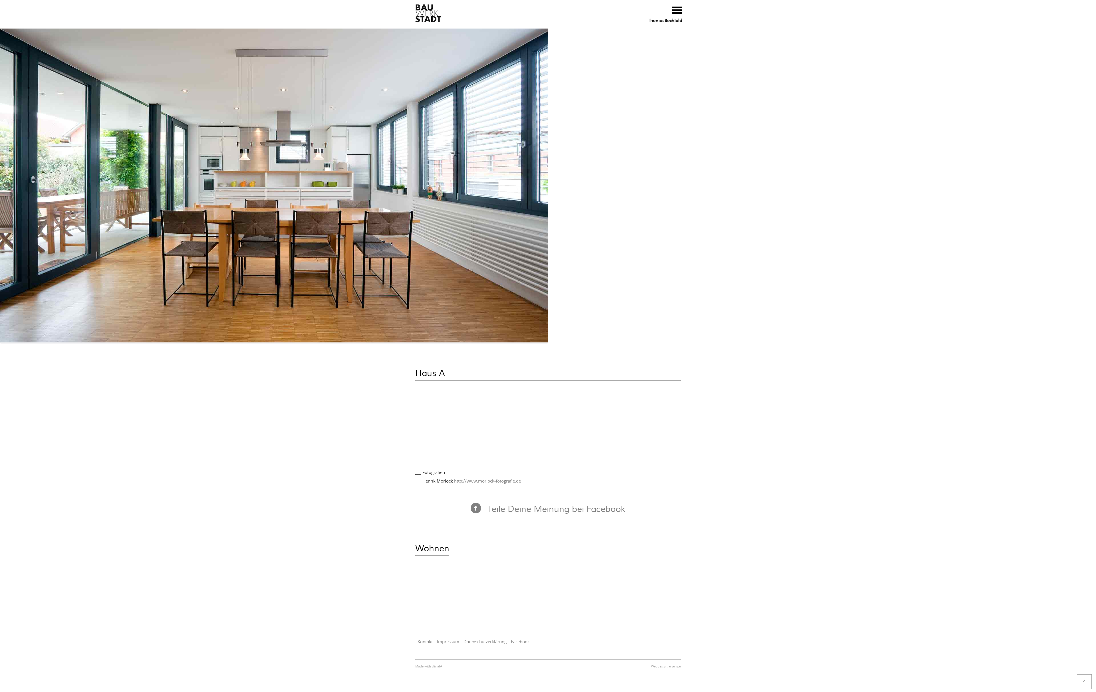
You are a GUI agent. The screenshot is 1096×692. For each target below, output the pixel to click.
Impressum (448, 641)
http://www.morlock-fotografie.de (487, 481)
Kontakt (425, 641)
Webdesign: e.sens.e (666, 666)
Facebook (520, 641)
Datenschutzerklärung (485, 641)
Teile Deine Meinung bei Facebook (556, 509)
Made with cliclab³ (428, 666)
